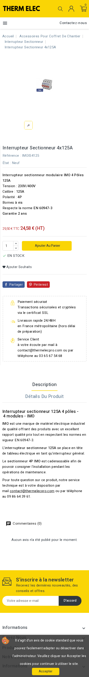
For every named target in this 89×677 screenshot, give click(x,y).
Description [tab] (44, 384)
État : (7, 162)
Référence (11, 155)
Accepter (45, 671)
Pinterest (41, 284)
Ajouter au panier (47, 245)
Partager (16, 284)
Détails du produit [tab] (44, 396)
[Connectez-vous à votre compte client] (71, 9)
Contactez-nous (73, 22)
